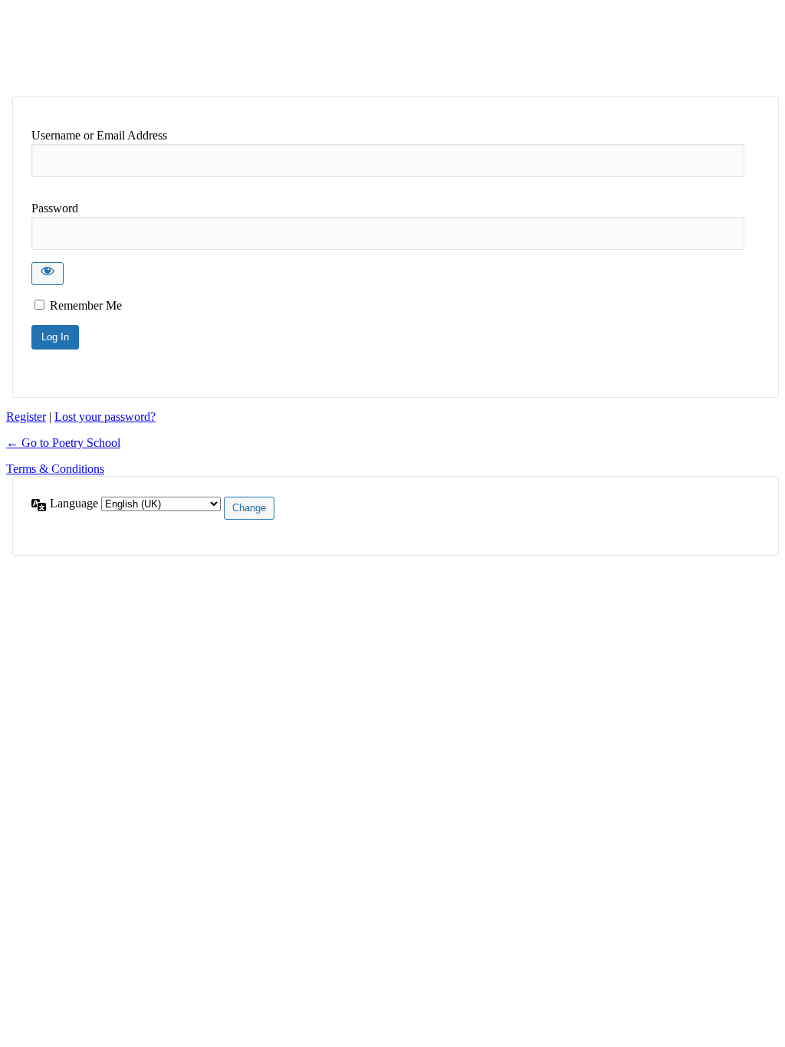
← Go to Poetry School (63, 442)
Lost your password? (105, 416)
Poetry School (131, 47)
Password (54, 208)
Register (26, 416)
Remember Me (86, 305)
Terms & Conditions (55, 468)
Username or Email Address (99, 135)
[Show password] (47, 273)
